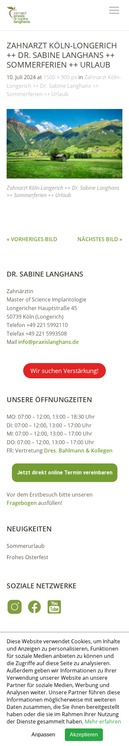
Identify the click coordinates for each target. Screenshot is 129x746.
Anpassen (43, 734)
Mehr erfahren (103, 721)
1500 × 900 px (60, 77)
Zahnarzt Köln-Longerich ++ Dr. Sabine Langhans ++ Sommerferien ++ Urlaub (64, 86)
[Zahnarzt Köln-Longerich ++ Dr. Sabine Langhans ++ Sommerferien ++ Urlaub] (64, 176)
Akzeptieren (84, 734)
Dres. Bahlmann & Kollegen (78, 450)
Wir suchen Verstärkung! (64, 371)
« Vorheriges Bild (32, 239)
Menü (114, 10)
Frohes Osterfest (27, 557)
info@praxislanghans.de (48, 342)
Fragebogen (22, 502)
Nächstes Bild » (99, 239)
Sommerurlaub (26, 546)
